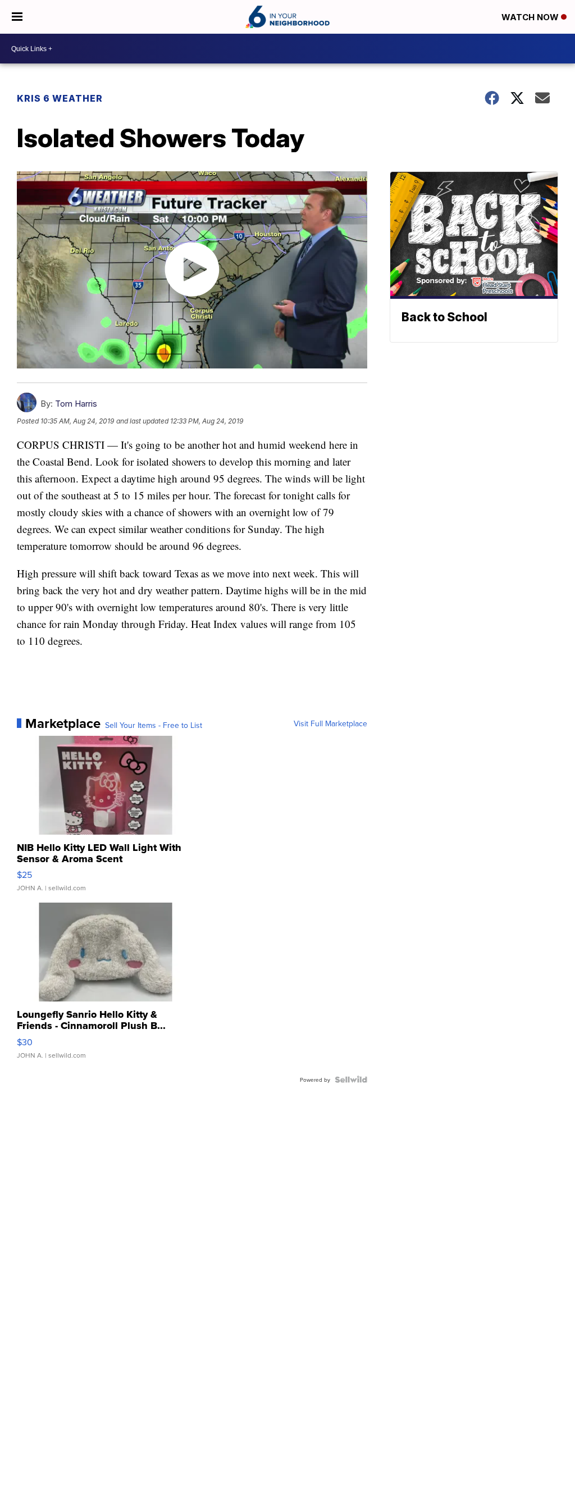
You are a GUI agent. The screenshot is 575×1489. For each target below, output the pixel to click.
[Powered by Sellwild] (351, 1079)
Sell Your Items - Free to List (153, 725)
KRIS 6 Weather (60, 98)
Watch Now (531, 17)
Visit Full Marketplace (330, 723)
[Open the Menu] (17, 17)
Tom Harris (76, 403)
